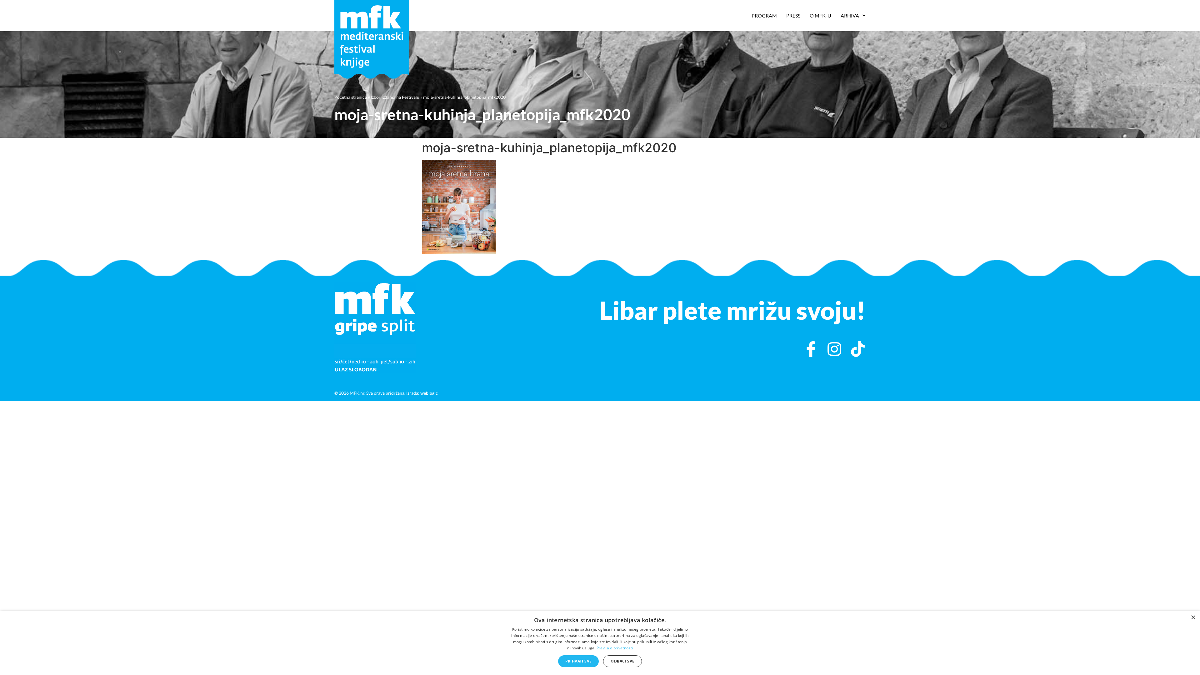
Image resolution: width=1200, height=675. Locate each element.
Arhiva (850, 15)
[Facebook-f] (811, 349)
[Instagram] (834, 349)
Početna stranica (350, 97)
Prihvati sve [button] (578, 661)
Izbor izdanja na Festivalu (395, 97)
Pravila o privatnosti (615, 648)
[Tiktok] (858, 349)
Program (764, 15)
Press (793, 15)
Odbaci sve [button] (622, 661)
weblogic (429, 393)
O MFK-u (820, 15)
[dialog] (600, 643)
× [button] (1193, 617)
